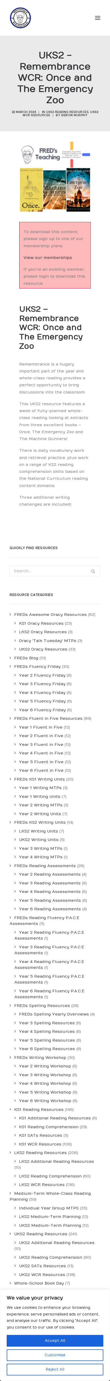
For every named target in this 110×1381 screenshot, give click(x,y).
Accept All (55, 1340)
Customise (55, 1355)
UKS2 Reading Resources (67, 112)
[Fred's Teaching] (20, 18)
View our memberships (47, 257)
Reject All (55, 1369)
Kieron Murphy (74, 115)
